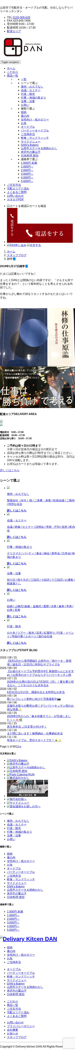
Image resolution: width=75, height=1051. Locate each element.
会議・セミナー (30, 90)
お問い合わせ (15, 195)
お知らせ (12, 1033)
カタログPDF (15, 199)
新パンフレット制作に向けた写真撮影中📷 (34, 698)
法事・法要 (28, 101)
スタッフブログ (17, 255)
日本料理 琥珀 (29, 155)
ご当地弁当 (28, 134)
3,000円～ (27, 173)
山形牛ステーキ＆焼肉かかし (39, 148)
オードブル (28, 126)
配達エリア (14, 31)
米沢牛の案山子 (30, 151)
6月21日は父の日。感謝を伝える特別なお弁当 (36, 692)
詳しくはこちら (10, 470)
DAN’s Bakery (30, 145)
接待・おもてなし (32, 86)
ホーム (11, 68)
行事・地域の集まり (33, 97)
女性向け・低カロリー (35, 119)
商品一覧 (12, 1005)
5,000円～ (27, 181)
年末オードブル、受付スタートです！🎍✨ (34, 740)
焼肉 (24, 112)
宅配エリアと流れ (18, 188)
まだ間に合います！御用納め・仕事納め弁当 (35, 733)
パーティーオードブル (35, 130)
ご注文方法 (14, 184)
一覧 (24, 79)
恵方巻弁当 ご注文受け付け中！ (27, 726)
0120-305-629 (21, 17)
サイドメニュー (30, 141)
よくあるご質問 (17, 192)
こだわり (12, 72)
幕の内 (25, 115)
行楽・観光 (28, 93)
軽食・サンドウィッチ (35, 137)
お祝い (25, 104)
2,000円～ (27, 170)
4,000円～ (27, 177)
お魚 (24, 123)
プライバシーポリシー (21, 1026)
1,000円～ (27, 166)
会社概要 (12, 1029)
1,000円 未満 (29, 162)
